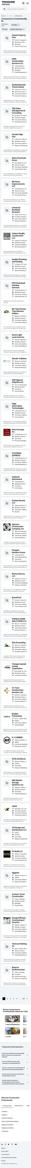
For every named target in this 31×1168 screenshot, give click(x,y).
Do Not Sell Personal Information (9, 1157)
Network (6, 4)
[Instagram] (12, 1144)
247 (24, 998)
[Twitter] (8, 1144)
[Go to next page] (27, 998)
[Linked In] (2, 1144)
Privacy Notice (4, 1151)
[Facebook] (5, 1144)
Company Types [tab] (7, 1105)
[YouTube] (16, 1144)
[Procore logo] (8, 2)
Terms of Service (5, 1154)
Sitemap (3, 1160)
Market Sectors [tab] (19, 1105)
